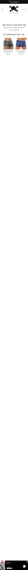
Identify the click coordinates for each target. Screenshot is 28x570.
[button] (24, 566)
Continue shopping (14, 31)
